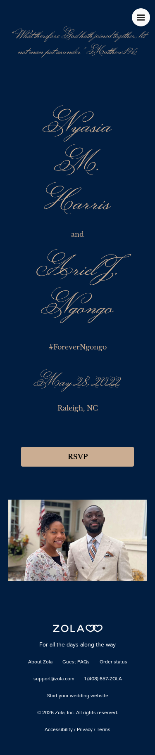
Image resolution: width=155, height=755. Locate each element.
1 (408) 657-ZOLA (103, 679)
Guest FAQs (76, 662)
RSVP (78, 457)
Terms (103, 729)
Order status (113, 662)
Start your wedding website (77, 696)
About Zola (40, 662)
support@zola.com (53, 679)
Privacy (85, 729)
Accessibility (59, 729)
